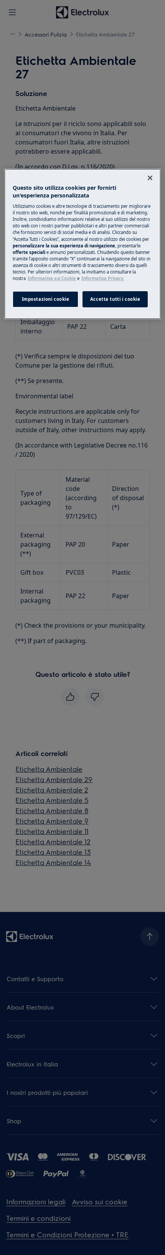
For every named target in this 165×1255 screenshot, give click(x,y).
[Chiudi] (150, 177)
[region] (82, 244)
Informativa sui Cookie (52, 278)
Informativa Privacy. (102, 278)
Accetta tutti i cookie (115, 299)
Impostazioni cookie (45, 299)
